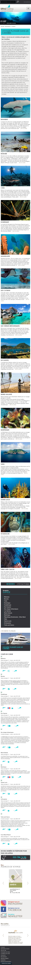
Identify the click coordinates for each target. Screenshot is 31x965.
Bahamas (4, 119)
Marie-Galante (6, 394)
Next (27, 883)
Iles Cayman (5, 290)
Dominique (5, 222)
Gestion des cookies (6, 963)
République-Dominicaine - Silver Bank (15, 617)
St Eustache (5, 534)
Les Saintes (5, 360)
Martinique (5, 430)
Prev (3, 883)
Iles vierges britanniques (10, 326)
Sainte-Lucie (5, 499)
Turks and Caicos (7, 569)
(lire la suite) (24, 128)
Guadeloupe (5, 256)
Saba (3, 464)
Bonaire (4, 153)
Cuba (3, 188)
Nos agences (27, 2)
